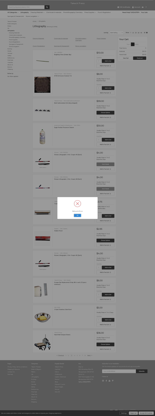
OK (77, 215)
